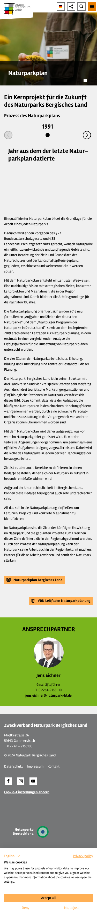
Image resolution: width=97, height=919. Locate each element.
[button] (34, 580)
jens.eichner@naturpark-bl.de (48, 695)
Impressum (35, 766)
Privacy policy (83, 856)
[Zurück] (8, 135)
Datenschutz (13, 766)
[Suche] (81, 6)
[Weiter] (87, 135)
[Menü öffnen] (92, 6)
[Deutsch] (61, 6)
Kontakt (53, 766)
